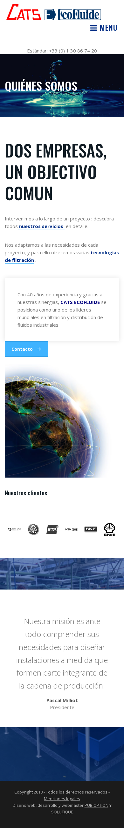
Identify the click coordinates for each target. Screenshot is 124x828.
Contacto (22, 349)
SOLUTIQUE (62, 812)
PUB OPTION (96, 805)
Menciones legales (62, 798)
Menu (107, 27)
